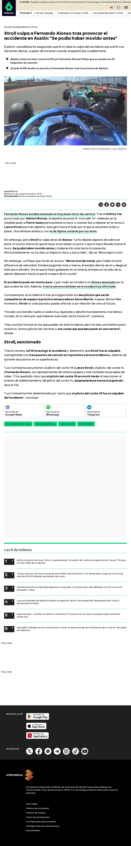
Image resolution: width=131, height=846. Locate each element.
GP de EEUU (86, 423)
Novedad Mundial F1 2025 (108, 13)
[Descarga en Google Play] (37, 719)
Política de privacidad (37, 808)
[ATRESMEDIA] (65, 775)
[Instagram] (66, 754)
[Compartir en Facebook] (107, 206)
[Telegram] (57, 754)
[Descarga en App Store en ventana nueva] (36, 728)
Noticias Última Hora (18, 423)
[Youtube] (84, 754)
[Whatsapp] (48, 754)
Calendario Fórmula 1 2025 (73, 13)
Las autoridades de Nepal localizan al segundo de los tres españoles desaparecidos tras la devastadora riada (68, 602)
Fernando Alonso (45, 423)
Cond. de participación (38, 817)
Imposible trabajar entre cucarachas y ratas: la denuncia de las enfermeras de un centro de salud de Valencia (71, 629)
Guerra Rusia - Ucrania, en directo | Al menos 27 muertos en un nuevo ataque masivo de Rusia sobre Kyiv (68, 615)
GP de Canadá (44, 13)
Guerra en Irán (56, 2)
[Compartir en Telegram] (118, 206)
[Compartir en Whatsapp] (112, 206)
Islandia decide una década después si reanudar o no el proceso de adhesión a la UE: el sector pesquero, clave (69, 588)
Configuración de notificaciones (43, 826)
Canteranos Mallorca (111, 2)
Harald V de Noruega (89, 2)
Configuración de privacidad (41, 821)
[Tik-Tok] (75, 754)
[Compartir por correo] (124, 206)
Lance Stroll (67, 423)
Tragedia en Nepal (39, 2)
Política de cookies (36, 813)
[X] (101, 206)
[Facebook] (38, 754)
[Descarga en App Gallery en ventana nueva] (37, 738)
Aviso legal (31, 804)
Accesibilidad (33, 830)
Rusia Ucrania (71, 2)
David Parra (10, 191)
